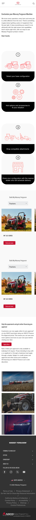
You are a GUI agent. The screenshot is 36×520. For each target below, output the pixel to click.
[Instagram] (11, 472)
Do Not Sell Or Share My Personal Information (18, 493)
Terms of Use (8, 491)
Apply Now (7, 344)
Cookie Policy (10, 500)
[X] (17, 472)
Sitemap (23, 503)
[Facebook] (4, 472)
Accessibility (23, 500)
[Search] (33, 3)
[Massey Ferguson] (18, 3)
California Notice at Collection (16, 498)
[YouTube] (24, 472)
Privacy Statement (23, 491)
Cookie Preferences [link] (18, 505)
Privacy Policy (11, 503)
